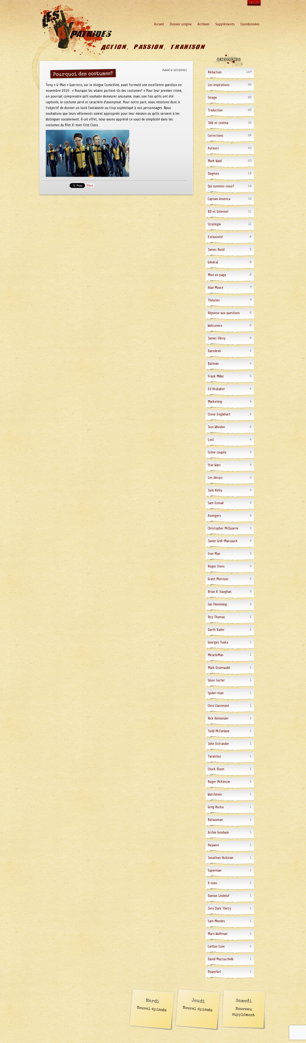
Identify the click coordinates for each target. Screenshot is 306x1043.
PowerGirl (214, 972)
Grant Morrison (218, 579)
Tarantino (214, 756)
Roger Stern (216, 566)
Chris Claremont (218, 706)
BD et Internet (218, 212)
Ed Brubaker (216, 389)
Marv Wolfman (217, 934)
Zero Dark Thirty (219, 908)
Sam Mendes (216, 921)
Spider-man (216, 693)
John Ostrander (218, 744)
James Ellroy (216, 338)
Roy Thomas (216, 617)
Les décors (215, 478)
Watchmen (215, 794)
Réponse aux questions (224, 313)
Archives (203, 24)
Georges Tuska (218, 642)
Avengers (214, 516)
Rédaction (215, 72)
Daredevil (214, 351)
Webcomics (215, 326)
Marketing (215, 402)
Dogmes (213, 174)
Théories (214, 300)
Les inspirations (219, 85)
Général (213, 262)
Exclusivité (215, 237)
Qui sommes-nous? (221, 186)
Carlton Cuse (216, 947)
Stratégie (214, 224)
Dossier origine (181, 24)
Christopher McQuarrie (223, 528)
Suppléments (225, 24)
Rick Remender (218, 718)
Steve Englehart (219, 414)
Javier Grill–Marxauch (222, 541)
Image (212, 98)
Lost (211, 440)
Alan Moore (215, 288)
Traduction (215, 110)
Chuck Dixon (216, 769)
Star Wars (214, 465)
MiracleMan (215, 655)
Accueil (159, 24)
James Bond (216, 250)
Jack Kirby (215, 490)
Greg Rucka (216, 807)
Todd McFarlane (219, 731)
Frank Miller (216, 376)
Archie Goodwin (218, 832)
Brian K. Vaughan (219, 592)
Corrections (215, 136)
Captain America (219, 199)
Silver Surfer (216, 680)
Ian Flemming (217, 604)
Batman (213, 364)
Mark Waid (215, 161)
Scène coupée (217, 452)
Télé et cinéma (218, 123)
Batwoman (215, 820)
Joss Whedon (216, 427)
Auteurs (213, 148)
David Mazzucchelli (220, 959)
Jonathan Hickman (220, 858)
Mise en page (217, 275)
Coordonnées (249, 24)
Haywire (213, 845)
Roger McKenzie (219, 782)
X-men (212, 883)
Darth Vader (216, 630)
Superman (214, 870)
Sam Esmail (216, 503)
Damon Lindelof (219, 896)
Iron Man (214, 554)
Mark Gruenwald (219, 668)
